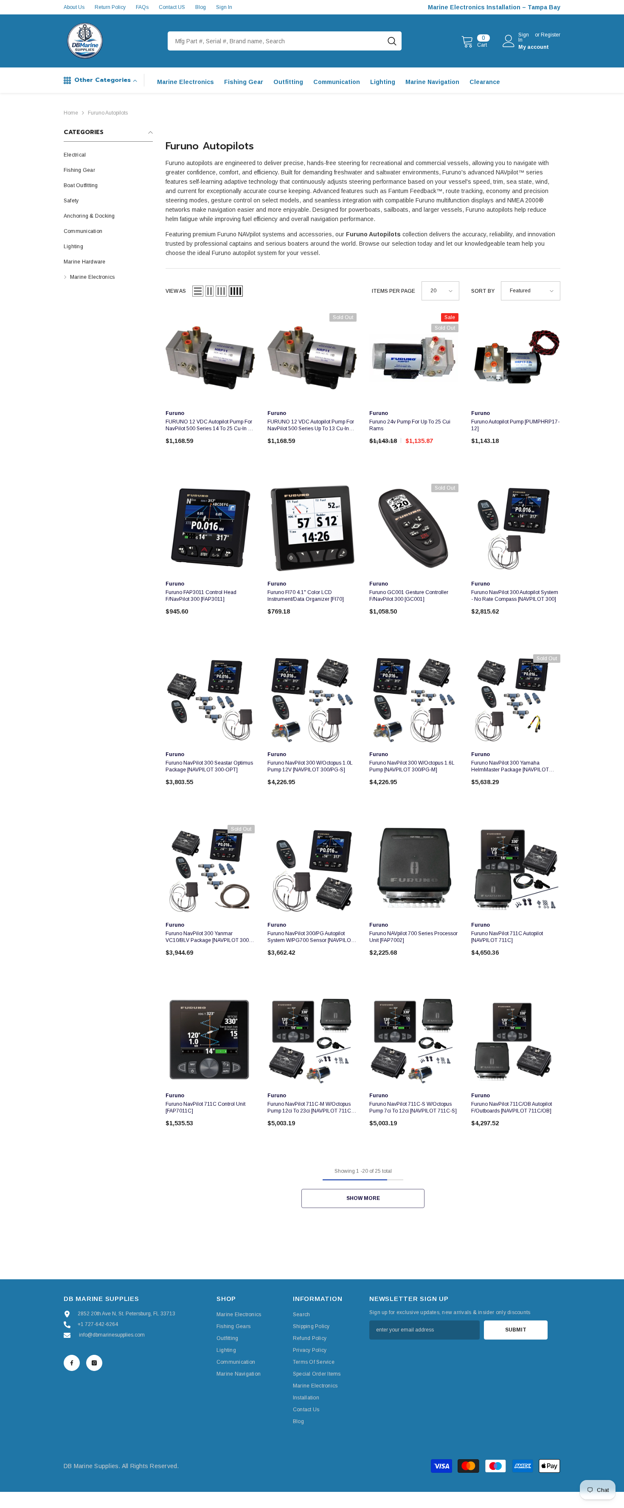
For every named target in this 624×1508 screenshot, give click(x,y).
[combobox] (275, 40)
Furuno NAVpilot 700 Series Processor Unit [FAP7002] (413, 937)
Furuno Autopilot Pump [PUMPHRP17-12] (515, 425)
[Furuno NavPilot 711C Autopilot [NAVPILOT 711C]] (515, 869)
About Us (74, 7)
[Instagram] (94, 1363)
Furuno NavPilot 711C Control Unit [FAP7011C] (205, 1107)
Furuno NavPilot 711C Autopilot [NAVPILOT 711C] (507, 937)
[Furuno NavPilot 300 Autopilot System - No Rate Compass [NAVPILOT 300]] (515, 528)
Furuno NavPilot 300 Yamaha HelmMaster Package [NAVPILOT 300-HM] (510, 766)
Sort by (483, 291)
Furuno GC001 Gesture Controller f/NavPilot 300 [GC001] (408, 595)
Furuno (175, 413)
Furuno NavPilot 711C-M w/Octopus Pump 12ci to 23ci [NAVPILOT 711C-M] (310, 1107)
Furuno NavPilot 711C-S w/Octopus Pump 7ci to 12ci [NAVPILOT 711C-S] (413, 1107)
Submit (515, 1330)
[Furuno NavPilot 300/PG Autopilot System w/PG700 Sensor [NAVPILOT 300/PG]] (312, 869)
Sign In (224, 7)
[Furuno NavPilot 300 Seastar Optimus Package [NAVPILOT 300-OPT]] (210, 698)
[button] (197, 291)
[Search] (285, 40)
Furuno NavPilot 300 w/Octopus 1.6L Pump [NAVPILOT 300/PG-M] (412, 766)
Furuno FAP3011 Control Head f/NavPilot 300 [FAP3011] (201, 595)
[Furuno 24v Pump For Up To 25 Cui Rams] (413, 357)
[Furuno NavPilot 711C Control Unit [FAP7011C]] (210, 1040)
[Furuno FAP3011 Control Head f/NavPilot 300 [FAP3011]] (210, 528)
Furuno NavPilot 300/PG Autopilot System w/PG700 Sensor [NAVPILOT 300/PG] (310, 937)
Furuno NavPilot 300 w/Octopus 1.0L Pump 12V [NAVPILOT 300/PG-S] (310, 766)
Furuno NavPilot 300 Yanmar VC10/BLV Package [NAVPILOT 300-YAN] (208, 937)
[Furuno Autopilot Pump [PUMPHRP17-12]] (515, 357)
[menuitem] (108, 155)
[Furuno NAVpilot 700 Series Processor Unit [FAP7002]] (413, 869)
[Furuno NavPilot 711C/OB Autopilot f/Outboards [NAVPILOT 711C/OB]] (515, 1040)
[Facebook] (72, 1363)
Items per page (393, 291)
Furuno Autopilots (108, 113)
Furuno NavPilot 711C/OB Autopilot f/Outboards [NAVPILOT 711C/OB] (511, 1107)
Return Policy (110, 7)
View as (176, 291)
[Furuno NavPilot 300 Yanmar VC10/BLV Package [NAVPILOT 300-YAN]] (210, 869)
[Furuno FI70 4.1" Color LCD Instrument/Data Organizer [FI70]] (312, 528)
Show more (363, 1198)
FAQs (142, 7)
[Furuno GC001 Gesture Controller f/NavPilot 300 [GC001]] (413, 528)
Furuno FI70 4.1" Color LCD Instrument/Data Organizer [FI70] (305, 595)
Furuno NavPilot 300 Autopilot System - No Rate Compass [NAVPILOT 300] (514, 595)
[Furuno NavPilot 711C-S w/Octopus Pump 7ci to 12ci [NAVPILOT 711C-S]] (413, 1040)
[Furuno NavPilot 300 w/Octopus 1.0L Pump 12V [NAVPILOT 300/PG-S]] (312, 698)
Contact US (172, 7)
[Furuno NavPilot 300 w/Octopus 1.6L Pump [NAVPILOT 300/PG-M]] (413, 698)
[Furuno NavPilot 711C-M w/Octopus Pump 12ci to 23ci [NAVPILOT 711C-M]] (312, 1040)
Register (550, 35)
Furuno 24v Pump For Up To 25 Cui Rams (409, 425)
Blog (200, 7)
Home (71, 113)
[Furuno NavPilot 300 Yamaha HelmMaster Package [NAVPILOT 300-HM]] (515, 698)
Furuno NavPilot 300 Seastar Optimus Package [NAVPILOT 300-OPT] (209, 766)
